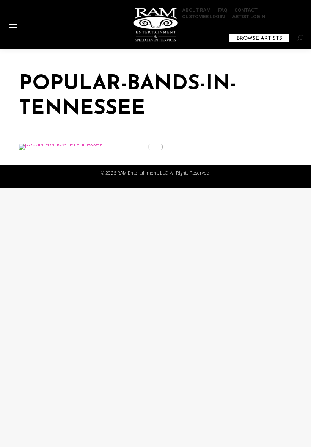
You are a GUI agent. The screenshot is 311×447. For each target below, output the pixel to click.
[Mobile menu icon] (13, 24)
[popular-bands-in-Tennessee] (155, 147)
